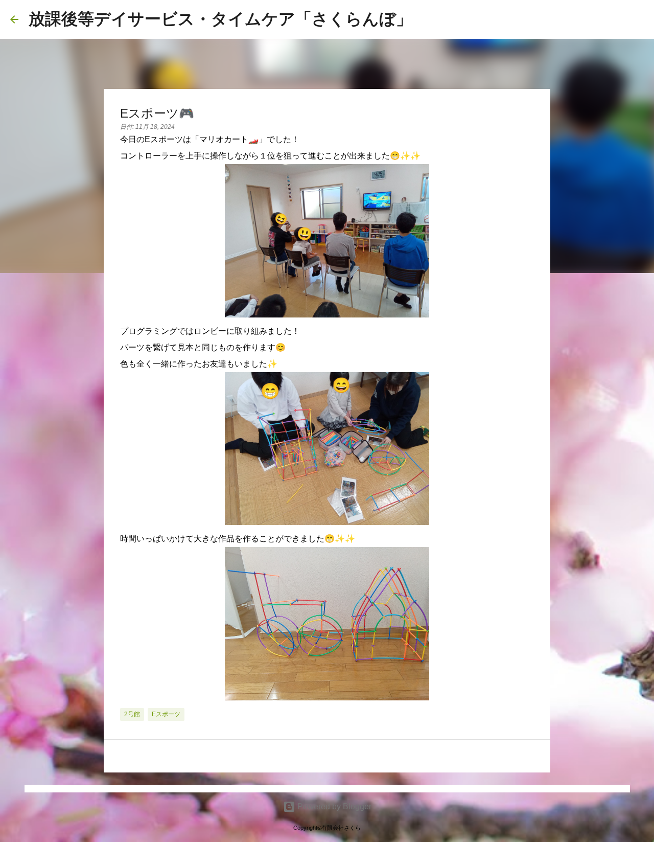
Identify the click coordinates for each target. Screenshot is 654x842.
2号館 (132, 714)
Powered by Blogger (333, 806)
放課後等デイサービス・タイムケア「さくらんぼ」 (220, 19)
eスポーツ (166, 714)
